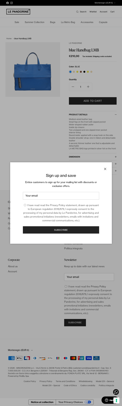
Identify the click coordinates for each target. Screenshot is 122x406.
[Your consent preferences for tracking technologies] (116, 400)
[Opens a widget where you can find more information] (110, 400)
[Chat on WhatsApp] (116, 392)
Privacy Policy (57, 205)
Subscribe (61, 230)
